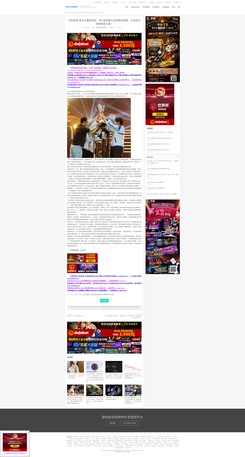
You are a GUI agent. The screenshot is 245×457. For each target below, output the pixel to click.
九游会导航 (150, 440)
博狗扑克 (115, 2)
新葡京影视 (176, 440)
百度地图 (122, 451)
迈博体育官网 (119, 440)
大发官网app (125, 444)
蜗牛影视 (104, 438)
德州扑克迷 (135, 438)
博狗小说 (116, 438)
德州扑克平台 (150, 436)
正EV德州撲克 (108, 444)
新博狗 (136, 436)
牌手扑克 (69, 446)
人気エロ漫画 (142, 440)
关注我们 (176, 2)
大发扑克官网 (99, 444)
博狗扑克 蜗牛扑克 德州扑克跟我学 (71, 6)
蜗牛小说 (110, 438)
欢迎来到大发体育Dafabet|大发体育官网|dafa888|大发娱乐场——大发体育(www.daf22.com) (96, 288)
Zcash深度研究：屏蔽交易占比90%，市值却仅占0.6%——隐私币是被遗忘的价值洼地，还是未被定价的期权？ (94, 377)
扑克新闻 (155, 7)
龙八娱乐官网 (174, 442)
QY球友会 (130, 442)
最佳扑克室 (135, 7)
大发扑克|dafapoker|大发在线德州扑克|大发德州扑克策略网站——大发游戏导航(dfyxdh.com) (96, 281)
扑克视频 (165, 7)
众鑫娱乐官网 (95, 440)
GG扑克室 (147, 438)
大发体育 (83, 250)
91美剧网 (81, 442)
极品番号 (122, 438)
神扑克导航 (142, 2)
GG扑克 (123, 2)
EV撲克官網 (96, 442)
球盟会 (144, 442)
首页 (126, 7)
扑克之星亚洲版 (172, 438)
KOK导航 (135, 440)
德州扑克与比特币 (94, 12)
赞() (105, 300)
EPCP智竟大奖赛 (96, 446)
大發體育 (111, 446)
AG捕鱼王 (175, 436)
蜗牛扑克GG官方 (79, 440)
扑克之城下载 (139, 444)
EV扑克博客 (158, 442)
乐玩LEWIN (150, 442)
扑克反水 (108, 436)
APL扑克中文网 (119, 446)
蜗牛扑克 (107, 2)
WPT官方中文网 (138, 446)
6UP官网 (103, 440)
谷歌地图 (127, 451)
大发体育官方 (117, 444)
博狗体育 (98, 438)
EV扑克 (92, 438)
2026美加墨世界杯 (118, 447)
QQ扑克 (176, 446)
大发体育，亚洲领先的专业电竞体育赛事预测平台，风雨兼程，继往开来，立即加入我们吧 (96, 72)
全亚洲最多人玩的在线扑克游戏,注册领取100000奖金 (98, 294)
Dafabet (75, 446)
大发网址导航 (98, 2)
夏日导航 (69, 444)
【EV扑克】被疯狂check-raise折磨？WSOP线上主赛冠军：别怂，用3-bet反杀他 (113, 376)
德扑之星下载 (169, 444)
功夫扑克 (86, 438)
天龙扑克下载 (148, 444)
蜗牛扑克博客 (95, 436)
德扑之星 (162, 444)
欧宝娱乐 (157, 440)
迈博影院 (75, 442)
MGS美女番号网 (160, 436)
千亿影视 (163, 440)
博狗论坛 (87, 436)
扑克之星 (159, 2)
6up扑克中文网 (78, 438)
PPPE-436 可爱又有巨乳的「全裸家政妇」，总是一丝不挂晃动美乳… (75, 376)
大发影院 (85, 444)
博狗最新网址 (69, 440)
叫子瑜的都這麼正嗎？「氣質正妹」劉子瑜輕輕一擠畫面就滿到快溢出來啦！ (123, 316)
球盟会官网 (123, 442)
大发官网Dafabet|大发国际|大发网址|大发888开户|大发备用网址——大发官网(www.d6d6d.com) (97, 290)
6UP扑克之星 (132, 2)
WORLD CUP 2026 (105, 442)
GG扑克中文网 (155, 438)
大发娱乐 (153, 446)
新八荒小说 (88, 440)
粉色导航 (131, 436)
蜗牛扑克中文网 (123, 436)
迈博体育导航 (127, 440)
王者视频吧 (143, 436)
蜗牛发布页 (168, 436)
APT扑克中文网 (128, 446)
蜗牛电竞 (104, 446)
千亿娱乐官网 (166, 442)
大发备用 (81, 436)
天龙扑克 (151, 2)
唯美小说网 (88, 442)
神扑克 (142, 438)
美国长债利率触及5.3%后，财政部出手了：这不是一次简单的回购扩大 (133, 376)
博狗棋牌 (75, 436)
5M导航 (169, 440)
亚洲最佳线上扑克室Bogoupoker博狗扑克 (133, 450)
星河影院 (69, 442)
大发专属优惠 (169, 446)
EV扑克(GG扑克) (129, 423)
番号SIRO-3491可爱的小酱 (75, 316)
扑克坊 (176, 444)
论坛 (173, 7)
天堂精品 (71, 438)
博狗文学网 (164, 438)
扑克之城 (167, 2)
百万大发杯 (128, 447)
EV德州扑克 (81, 446)
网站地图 (117, 451)
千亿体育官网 (115, 442)
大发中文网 (146, 446)
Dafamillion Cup (77, 444)
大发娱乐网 (92, 444)
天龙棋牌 (115, 436)
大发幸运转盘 (160, 446)
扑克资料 (146, 7)
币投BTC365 (137, 442)
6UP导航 (129, 438)
